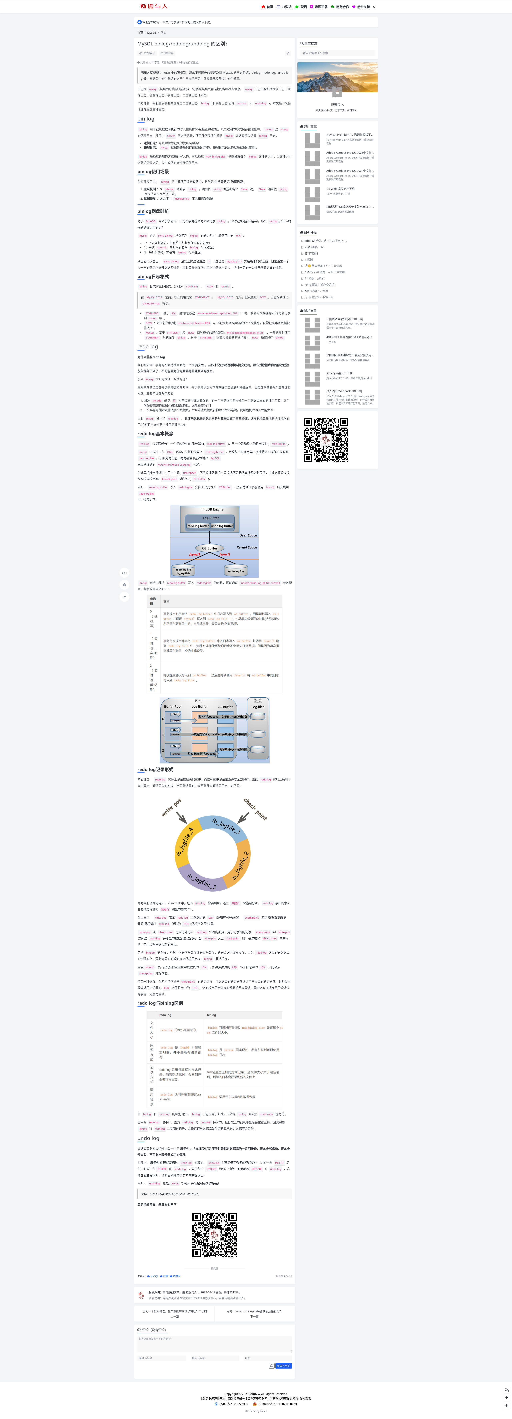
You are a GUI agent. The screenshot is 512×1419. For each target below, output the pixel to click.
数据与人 (192, 1292)
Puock (263, 1411)
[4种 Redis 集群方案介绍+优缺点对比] (312, 343)
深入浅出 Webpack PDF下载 (344, 391)
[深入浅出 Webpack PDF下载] (312, 397)
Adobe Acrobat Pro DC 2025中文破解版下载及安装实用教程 (364, 153)
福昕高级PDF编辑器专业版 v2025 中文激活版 (354, 207)
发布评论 (284, 1366)
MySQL (151, 32)
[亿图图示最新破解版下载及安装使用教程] (312, 361)
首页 (140, 32)
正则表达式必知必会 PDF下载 (344, 319)
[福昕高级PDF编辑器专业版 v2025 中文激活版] (312, 213)
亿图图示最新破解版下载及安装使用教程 (351, 355)
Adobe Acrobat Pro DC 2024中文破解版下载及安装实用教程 (364, 171)
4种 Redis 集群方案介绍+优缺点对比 (349, 337)
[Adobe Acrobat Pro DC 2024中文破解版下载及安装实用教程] (312, 177)
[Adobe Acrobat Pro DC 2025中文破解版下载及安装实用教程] (312, 159)
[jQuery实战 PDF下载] (312, 379)
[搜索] (375, 6)
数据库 (176, 1276)
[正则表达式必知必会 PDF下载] (312, 325)
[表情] (272, 1366)
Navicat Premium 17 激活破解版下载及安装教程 (357, 135)
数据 (165, 1276)
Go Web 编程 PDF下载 (340, 189)
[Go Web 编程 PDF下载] (312, 195)
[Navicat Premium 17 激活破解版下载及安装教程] (312, 141)
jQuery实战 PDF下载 (339, 373)
